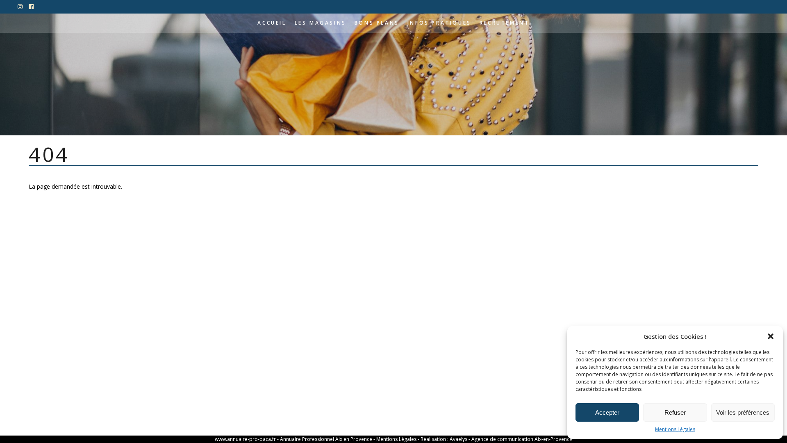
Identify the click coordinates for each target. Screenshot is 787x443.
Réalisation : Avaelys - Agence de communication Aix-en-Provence (496, 439)
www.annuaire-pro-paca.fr (245, 439)
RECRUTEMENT (505, 22)
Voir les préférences (742, 412)
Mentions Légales (675, 429)
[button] (771, 336)
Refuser (675, 412)
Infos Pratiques (439, 22)
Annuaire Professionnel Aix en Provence (326, 439)
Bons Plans (377, 22)
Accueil (271, 22)
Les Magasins (320, 22)
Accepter (607, 412)
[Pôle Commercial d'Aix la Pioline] (20, 6)
